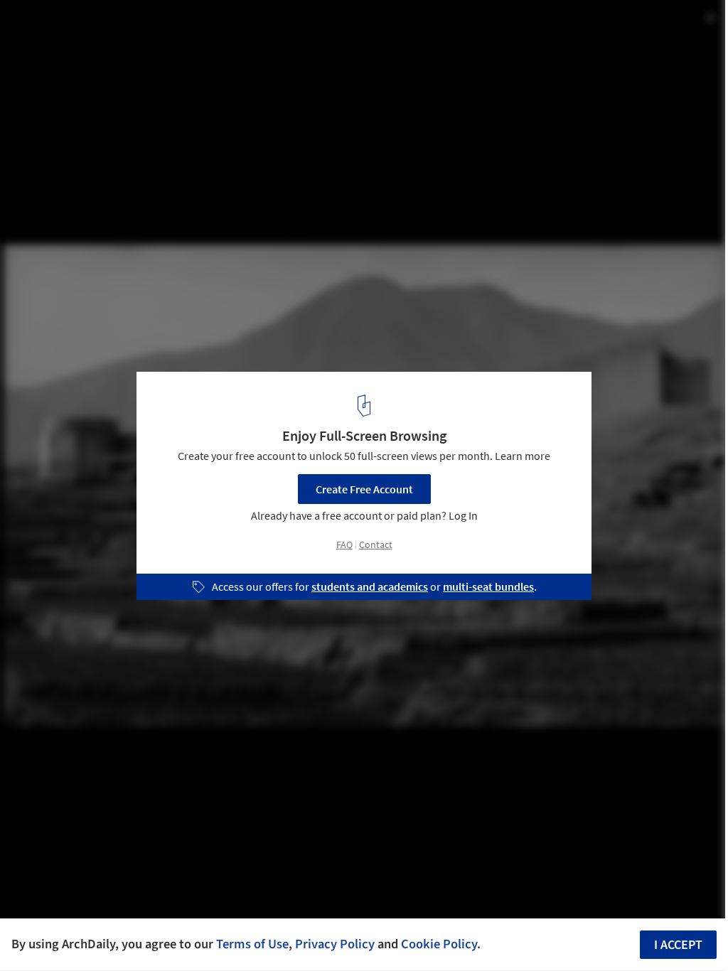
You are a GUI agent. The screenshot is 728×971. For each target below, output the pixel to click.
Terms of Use (252, 944)
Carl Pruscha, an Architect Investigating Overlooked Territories (200, 38)
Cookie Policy (439, 944)
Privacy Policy (335, 944)
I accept (678, 945)
